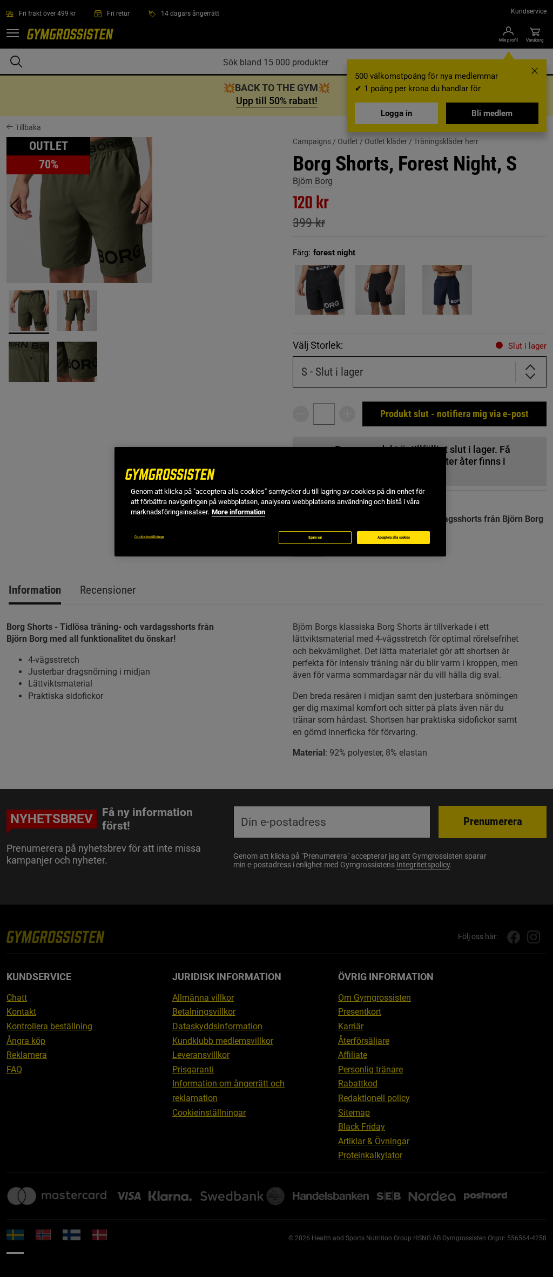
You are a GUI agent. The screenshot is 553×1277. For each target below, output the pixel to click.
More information (238, 512)
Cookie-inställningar (149, 537)
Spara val (315, 537)
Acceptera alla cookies (393, 537)
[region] (280, 501)
